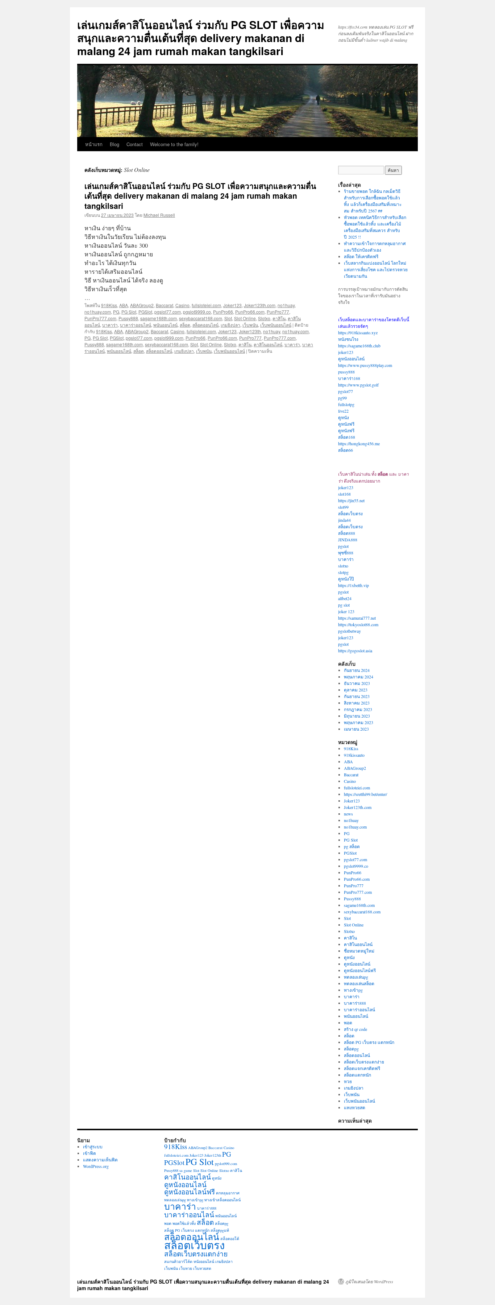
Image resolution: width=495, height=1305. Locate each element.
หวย (348, 1081)
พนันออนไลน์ (165, 325)
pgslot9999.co (197, 312)
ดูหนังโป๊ (346, 579)
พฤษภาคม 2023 (358, 722)
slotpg (343, 572)
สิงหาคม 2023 (357, 703)
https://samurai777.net (357, 618)
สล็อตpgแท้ (220, 1230)
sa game (185, 1170)
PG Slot (128, 312)
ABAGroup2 (142, 305)
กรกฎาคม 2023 (358, 709)
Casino (182, 305)
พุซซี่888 (345, 553)
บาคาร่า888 (355, 1003)
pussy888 (346, 372)
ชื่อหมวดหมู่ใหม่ (359, 951)
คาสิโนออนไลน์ (268, 344)
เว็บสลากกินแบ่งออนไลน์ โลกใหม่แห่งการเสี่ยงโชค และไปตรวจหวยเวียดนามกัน (376, 269)
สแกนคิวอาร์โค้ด (178, 1261)
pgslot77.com (167, 312)
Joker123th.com (259, 305)
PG (116, 312)
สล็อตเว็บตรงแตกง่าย (364, 1062)
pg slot (344, 605)
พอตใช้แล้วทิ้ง (184, 1223)
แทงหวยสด (354, 1107)
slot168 (344, 494)
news (348, 814)
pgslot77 (345, 391)
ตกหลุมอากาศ (228, 1192)
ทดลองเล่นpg (356, 977)
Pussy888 (128, 318)
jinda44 (344, 520)
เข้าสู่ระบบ (93, 1146)
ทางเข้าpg (353, 990)
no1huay (286, 305)
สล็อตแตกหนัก (357, 1075)
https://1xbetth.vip (353, 585)
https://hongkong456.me (359, 443)
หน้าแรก (94, 144)
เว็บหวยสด (202, 1268)
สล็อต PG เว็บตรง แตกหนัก (369, 1042)
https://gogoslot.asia (355, 650)
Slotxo (264, 318)
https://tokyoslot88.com (358, 624)
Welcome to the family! (174, 144)
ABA (123, 305)
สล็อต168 (346, 437)
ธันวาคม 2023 (357, 683)
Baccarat (164, 305)
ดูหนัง (343, 417)
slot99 (343, 507)
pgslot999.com (168, 338)
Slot (228, 318)
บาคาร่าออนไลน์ (135, 325)
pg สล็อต (352, 846)
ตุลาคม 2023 (355, 690)
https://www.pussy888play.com (365, 365)
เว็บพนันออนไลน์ (275, 325)
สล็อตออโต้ (229, 1238)
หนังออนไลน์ (204, 1261)
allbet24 (345, 598)
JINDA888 (347, 539)
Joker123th (250, 331)
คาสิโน (279, 318)
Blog (114, 144)
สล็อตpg (351, 1049)
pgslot (343, 546)
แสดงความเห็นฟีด (100, 1159)
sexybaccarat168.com (200, 318)
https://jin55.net (351, 500)
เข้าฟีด (89, 1153)
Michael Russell (159, 215)
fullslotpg (346, 404)
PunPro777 (278, 312)
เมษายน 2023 (356, 729)
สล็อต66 (345, 450)
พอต (348, 1022)
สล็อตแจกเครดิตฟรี (362, 1068)
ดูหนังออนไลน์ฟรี (360, 970)
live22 (343, 411)
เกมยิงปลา (230, 325)
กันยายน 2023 (357, 696)
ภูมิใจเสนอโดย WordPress (369, 1281)
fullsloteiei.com (206, 305)
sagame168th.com (158, 318)
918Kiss (109, 305)
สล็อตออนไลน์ (205, 325)
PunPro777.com (100, 318)
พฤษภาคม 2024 (358, 677)
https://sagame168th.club (359, 345)
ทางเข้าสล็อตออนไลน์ (222, 1199)
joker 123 (346, 611)
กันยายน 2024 (357, 670)
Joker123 (232, 305)
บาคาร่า (110, 325)
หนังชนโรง (348, 339)
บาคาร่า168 (349, 378)
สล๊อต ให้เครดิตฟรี (361, 256)
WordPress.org (96, 1166)
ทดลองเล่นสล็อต (359, 983)
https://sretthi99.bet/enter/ (365, 794)
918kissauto (354, 755)
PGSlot (145, 312)
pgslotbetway (349, 631)
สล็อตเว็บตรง (350, 513)
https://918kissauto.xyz (358, 332)
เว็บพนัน (250, 325)
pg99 (342, 398)
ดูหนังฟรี (346, 424)
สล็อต (185, 325)
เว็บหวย (185, 1268)
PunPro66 (223, 312)
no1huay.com (97, 312)
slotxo (343, 566)
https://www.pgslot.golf (358, 385)
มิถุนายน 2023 (357, 716)
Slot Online (245, 318)
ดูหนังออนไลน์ (351, 359)
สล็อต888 (346, 533)
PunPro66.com (250, 312)
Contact (134, 144)
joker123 (345, 352)
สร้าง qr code (355, 1029)
